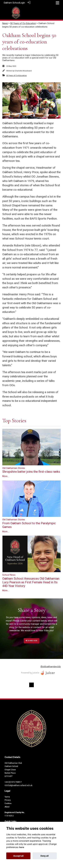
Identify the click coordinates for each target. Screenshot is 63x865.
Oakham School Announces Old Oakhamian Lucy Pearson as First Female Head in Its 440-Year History (30, 582)
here (21, 847)
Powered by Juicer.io (30, 672)
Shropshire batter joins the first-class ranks (31, 471)
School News (8, 575)
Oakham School (12, 3)
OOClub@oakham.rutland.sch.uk (18, 785)
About (7, 807)
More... (5, 476)
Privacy (8, 800)
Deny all (45, 856)
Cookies (8, 803)
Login (22, 3)
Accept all (18, 856)
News (5, 23)
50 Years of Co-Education (23, 23)
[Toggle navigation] (57, 2)
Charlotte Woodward (23, 71)
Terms (7, 797)
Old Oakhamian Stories (13, 468)
